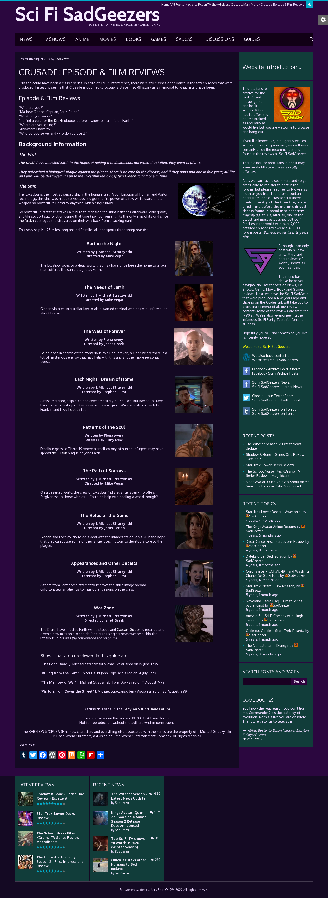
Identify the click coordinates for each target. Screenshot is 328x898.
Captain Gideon (123, 176)
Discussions (219, 39)
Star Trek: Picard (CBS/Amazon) (270, 586)
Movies (107, 39)
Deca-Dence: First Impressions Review (275, 541)
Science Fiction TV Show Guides (208, 4)
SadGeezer (62, 59)
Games (158, 39)
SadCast (185, 39)
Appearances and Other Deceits (104, 563)
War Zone (104, 607)
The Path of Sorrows (104, 470)
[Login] (309, 4)
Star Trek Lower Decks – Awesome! (274, 512)
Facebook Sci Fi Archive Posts (274, 373)
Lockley (74, 409)
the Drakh (55, 120)
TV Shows (54, 39)
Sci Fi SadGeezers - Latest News (276, 387)
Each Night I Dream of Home (104, 379)
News (26, 39)
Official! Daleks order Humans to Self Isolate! (128, 864)
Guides (252, 39)
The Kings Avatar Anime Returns (271, 527)
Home (165, 4)
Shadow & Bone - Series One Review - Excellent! (60, 796)
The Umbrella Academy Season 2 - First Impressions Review (59, 861)
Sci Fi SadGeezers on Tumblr (273, 413)
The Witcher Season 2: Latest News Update (129, 796)
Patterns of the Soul (104, 427)
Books (133, 39)
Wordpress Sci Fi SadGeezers (274, 360)
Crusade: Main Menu (244, 4)
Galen (44, 353)
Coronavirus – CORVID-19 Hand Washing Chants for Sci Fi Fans (277, 573)
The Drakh (27, 163)
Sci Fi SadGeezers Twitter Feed (275, 400)
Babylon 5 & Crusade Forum (146, 709)
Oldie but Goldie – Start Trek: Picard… (275, 631)
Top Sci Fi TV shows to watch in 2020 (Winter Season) (128, 842)
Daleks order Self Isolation (266, 556)
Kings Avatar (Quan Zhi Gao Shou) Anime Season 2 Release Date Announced (278, 484)
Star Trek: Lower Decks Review (270, 465)
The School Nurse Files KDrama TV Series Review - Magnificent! (59, 837)
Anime (82, 39)
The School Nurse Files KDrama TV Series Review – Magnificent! (273, 473)
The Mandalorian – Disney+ (267, 645)
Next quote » (252, 739)
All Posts (177, 4)
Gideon (39, 112)
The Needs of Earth (104, 287)
